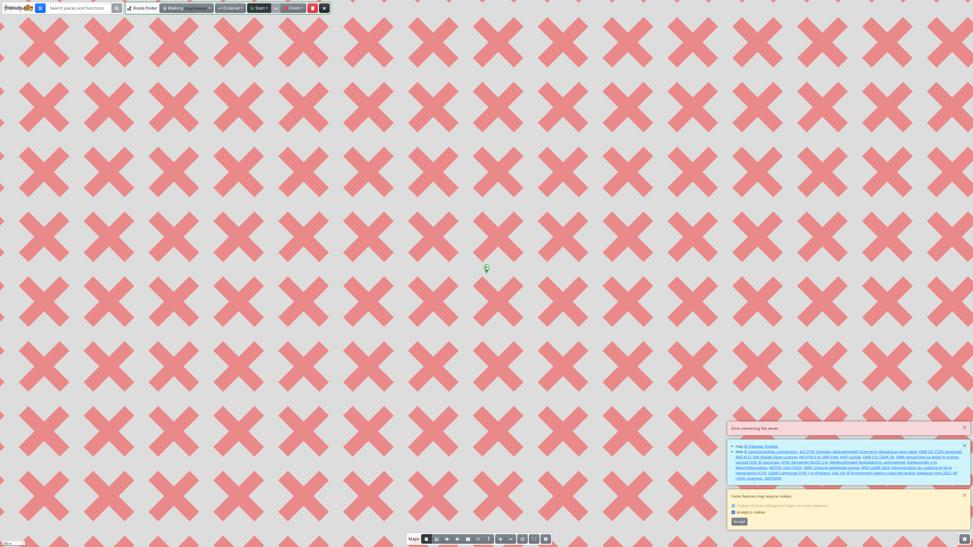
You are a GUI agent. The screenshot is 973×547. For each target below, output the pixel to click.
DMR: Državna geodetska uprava (831, 467)
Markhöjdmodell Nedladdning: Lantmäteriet (867, 462)
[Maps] (488, 539)
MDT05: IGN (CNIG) (785, 467)
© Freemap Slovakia (761, 446)
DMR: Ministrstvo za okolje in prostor (927, 457)
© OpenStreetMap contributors (770, 451)
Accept (739, 521)
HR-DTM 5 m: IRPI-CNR (818, 457)
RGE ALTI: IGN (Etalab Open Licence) (766, 457)
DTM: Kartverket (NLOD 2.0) (804, 462)
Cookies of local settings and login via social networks (782, 505)
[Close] (964, 427)
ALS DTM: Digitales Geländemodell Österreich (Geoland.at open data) (858, 451)
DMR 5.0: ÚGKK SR (878, 457)
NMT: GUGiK (850, 457)
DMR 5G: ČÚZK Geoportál (940, 451)
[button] (486, 269)
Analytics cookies (751, 512)
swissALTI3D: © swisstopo (757, 462)
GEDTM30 (773, 478)
